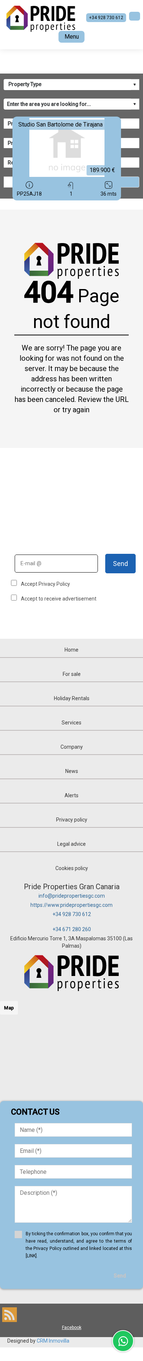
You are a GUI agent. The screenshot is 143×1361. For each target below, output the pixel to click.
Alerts (71, 795)
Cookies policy (71, 868)
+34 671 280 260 (71, 929)
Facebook (71, 1327)
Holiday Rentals (71, 698)
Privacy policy (71, 820)
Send (120, 563)
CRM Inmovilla (53, 1341)
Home (71, 650)
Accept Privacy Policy (45, 584)
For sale (72, 674)
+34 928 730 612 (71, 914)
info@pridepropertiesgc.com (71, 896)
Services (71, 723)
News (71, 771)
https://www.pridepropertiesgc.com (71, 905)
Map (9, 1008)
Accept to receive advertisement (58, 599)
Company (71, 747)
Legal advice (71, 844)
